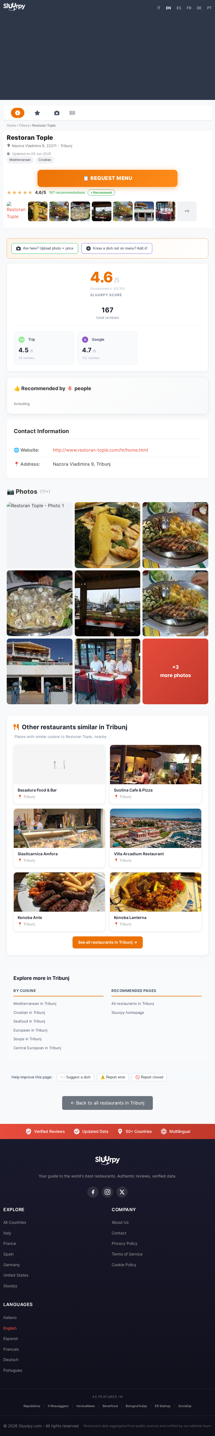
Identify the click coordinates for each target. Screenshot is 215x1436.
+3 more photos (175, 671)
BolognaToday (136, 1406)
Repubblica (32, 1406)
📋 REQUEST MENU (107, 178)
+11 (186, 211)
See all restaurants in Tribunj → (107, 942)
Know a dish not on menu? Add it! (120, 248)
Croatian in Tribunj (29, 1012)
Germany (11, 1264)
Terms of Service (127, 1254)
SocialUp (184, 1406)
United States (15, 1275)
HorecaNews (85, 1406)
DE (199, 8)
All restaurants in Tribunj (132, 1003)
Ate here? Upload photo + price (48, 248)
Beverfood (110, 1406)
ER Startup (162, 1406)
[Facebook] (93, 1192)
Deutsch (10, 1359)
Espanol (10, 1338)
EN (168, 8)
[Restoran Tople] (16, 211)
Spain (8, 1254)
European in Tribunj (30, 1030)
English (10, 1328)
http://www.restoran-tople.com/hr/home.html (100, 450)
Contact (119, 1233)
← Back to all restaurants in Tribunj (107, 1103)
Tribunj (24, 125)
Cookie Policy (124, 1264)
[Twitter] (122, 1192)
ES (179, 8)
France (9, 1243)
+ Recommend (101, 192)
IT (158, 8)
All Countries (14, 1222)
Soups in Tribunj (27, 1039)
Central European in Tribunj (37, 1048)
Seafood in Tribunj (29, 1021)
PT (209, 8)
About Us (120, 1222)
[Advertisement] (107, 55)
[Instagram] (107, 1192)
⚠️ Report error (113, 1077)
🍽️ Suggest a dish (75, 1077)
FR (189, 8)
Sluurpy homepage (127, 1012)
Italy (7, 1233)
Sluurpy (10, 1285)
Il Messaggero (58, 1406)
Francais (11, 1349)
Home (11, 125)
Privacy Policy (124, 1243)
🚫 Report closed (149, 1077)
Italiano (10, 1317)
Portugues (12, 1370)
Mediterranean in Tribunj (34, 1003)
